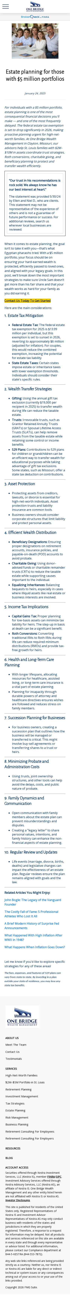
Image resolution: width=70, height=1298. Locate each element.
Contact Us (12, 1052)
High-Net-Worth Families (21, 1075)
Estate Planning (15, 1110)
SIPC (58, 1176)
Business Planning (16, 1124)
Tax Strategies (14, 1103)
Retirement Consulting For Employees (29, 1131)
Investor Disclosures (17, 1200)
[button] (12, 1038)
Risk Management (16, 1117)
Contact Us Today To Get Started (27, 301)
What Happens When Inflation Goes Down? (34, 947)
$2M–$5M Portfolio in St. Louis (25, 1082)
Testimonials (13, 1058)
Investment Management (21, 1096)
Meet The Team (15, 1044)
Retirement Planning (18, 1089)
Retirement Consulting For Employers (29, 1138)
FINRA (51, 1176)
